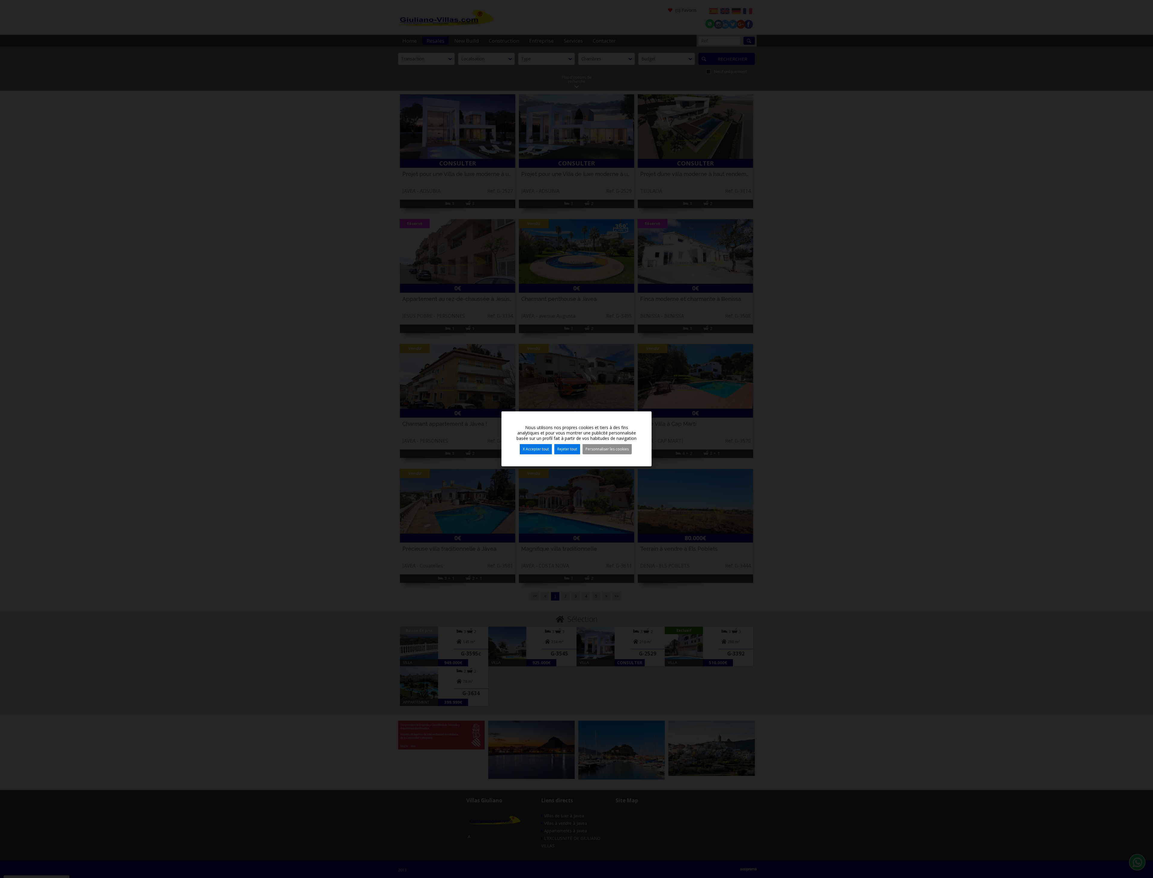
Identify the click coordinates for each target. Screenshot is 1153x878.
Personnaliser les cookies (607, 449)
